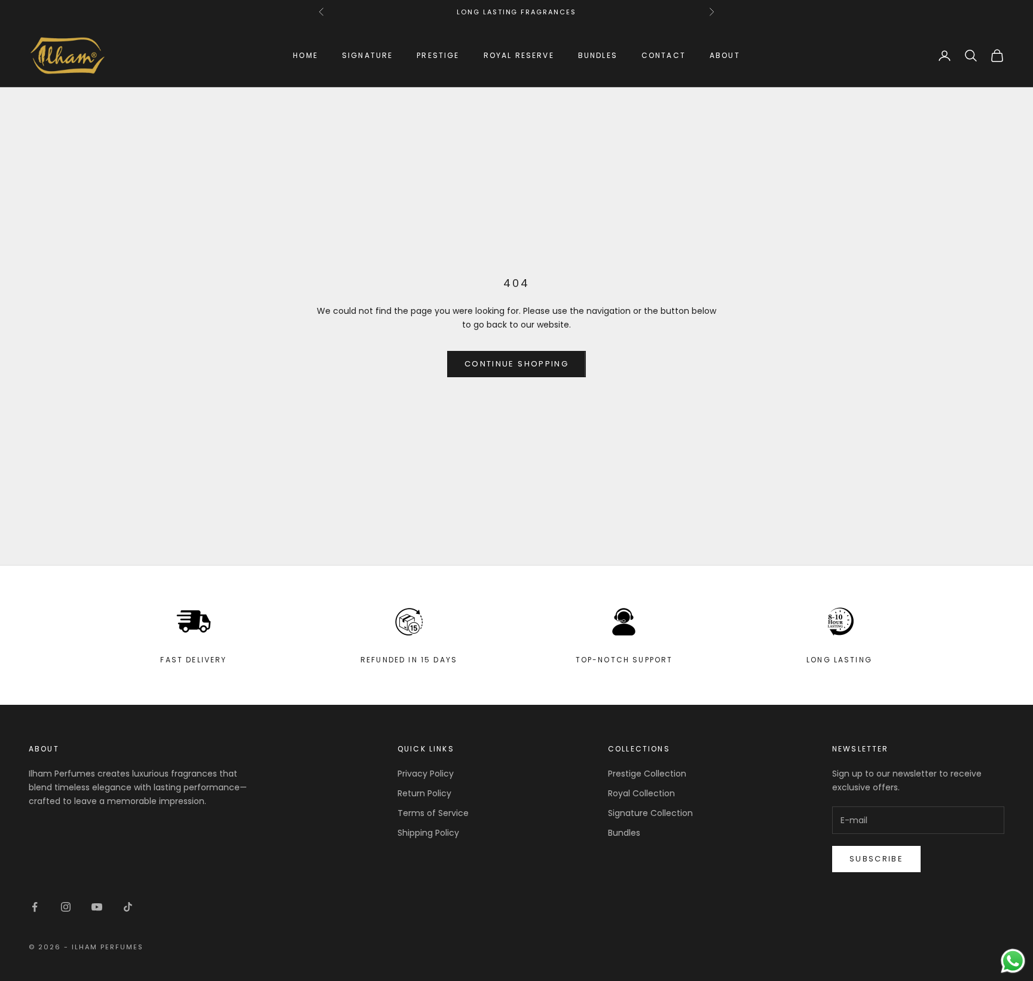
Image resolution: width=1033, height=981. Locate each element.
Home (305, 55)
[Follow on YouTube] (97, 907)
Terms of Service (433, 813)
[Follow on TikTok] (128, 907)
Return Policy (424, 793)
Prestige (438, 55)
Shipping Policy (428, 833)
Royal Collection (641, 793)
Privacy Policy (426, 774)
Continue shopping (516, 363)
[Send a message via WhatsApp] (1013, 961)
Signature (367, 55)
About (725, 55)
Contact (663, 55)
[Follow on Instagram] (66, 907)
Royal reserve (519, 55)
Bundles (598, 55)
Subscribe (876, 858)
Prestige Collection (647, 774)
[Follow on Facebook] (35, 907)
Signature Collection (650, 813)
